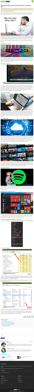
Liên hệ (2, 383)
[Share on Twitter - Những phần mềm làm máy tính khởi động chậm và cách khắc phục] (25, 317)
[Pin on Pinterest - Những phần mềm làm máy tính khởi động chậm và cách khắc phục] (29, 317)
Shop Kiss (19, 378)
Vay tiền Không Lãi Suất (4, 380)
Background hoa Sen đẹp (6, 325)
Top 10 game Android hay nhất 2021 (8, 324)
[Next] (31, 341)
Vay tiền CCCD (20, 380)
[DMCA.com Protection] (17, 389)
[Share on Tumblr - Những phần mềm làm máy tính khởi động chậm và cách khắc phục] (32, 317)
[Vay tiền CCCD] (14, 1)
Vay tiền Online (3, 378)
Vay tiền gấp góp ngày (9, 356)
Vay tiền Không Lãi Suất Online (26, 356)
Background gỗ (4, 320)
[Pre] (30, 341)
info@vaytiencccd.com (6, 372)
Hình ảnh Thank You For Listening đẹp (8, 323)
